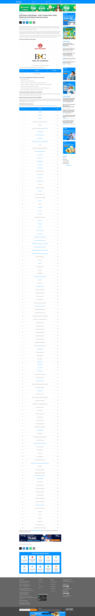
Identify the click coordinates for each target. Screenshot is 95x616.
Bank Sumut (40, 220)
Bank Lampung (40, 233)
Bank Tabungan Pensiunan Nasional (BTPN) (40, 141)
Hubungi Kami (41, 586)
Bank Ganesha (40, 390)
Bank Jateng (40, 207)
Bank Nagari (40, 223)
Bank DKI (40, 200)
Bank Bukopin (40, 177)
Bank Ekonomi (39, 364)
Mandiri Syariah (44, 128)
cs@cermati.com (25, 586)
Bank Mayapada (40, 371)
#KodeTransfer (30, 544)
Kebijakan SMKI (53, 586)
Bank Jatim (40, 210)
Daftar (76, 1)
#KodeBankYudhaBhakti (23, 544)
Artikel (40, 588)
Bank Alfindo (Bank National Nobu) (40, 443)
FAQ (39, 584)
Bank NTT (40, 263)
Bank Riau (40, 227)
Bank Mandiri (40, 115)
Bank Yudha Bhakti (40, 430)
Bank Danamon (40, 158)
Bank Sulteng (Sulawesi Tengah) (40, 276)
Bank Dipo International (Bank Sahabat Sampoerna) (40, 463)
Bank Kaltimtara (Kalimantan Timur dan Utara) (40, 243)
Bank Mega (40, 164)
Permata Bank (39, 154)
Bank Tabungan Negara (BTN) (40, 151)
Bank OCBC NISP (40, 174)
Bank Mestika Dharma (40, 380)
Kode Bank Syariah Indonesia (36, 530)
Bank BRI (40, 125)
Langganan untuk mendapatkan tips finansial (27, 608)
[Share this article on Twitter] (20, 22)
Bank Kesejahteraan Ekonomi (40, 475)
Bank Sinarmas (40, 167)
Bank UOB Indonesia (39, 286)
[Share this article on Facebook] (24, 22)
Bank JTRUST (40, 367)
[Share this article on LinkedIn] (27, 22)
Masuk (73, 1)
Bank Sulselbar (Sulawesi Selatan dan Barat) (40, 250)
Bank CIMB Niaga (40, 131)
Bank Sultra (40, 279)
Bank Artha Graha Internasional (39, 306)
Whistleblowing (53, 588)
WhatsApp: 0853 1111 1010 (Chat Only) (25, 596)
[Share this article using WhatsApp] (30, 22)
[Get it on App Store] (50, 599)
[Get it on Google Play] (50, 596)
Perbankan (21, 13)
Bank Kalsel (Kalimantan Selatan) (40, 237)
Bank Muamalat (40, 138)
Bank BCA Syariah (40, 181)
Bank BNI (40, 118)
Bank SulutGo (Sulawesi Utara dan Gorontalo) (40, 253)
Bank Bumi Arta (40, 361)
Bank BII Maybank (40, 161)
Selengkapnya (68, 165)
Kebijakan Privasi (53, 584)
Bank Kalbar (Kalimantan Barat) (40, 240)
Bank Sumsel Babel (40, 230)
